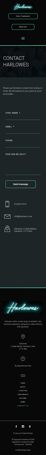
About (23, 387)
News (23, 402)
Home (23, 383)
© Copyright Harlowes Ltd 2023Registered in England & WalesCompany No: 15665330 (23, 442)
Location (23, 390)
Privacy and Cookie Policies (23, 433)
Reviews (23, 398)
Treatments (23, 394)
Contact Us (23, 406)
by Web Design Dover (23, 450)
